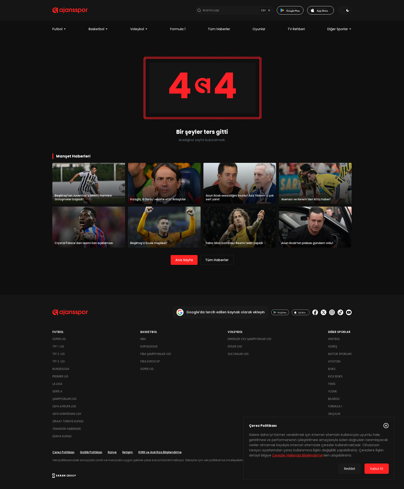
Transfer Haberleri (66, 429)
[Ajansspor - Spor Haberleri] (69, 10)
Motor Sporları (340, 354)
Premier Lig (60, 376)
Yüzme (332, 391)
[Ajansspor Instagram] (332, 312)
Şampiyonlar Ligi (64, 399)
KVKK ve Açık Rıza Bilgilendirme (160, 452)
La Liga (57, 384)
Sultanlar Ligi (238, 354)
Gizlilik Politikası (91, 452)
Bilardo (333, 399)
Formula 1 (177, 29)
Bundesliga (60, 369)
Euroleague (149, 346)
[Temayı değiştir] (345, 10)
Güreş (332, 346)
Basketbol (96, 29)
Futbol (57, 29)
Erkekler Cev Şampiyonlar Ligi (249, 339)
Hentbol (334, 339)
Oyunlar (258, 29)
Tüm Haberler (219, 29)
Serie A (57, 391)
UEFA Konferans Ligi (66, 414)
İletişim (127, 452)
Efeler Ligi (235, 346)
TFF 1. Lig (58, 346)
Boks (331, 369)
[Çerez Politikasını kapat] (386, 425)
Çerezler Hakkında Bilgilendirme (297, 455)
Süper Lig (59, 339)
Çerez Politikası (63, 452)
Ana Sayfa (184, 260)
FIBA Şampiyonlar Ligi (155, 354)
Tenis (331, 384)
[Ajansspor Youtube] (349, 312)
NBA (143, 339)
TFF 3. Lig (58, 361)
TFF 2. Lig (58, 354)
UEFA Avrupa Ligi (64, 406)
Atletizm (334, 361)
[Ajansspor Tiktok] (340, 312)
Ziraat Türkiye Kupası (67, 421)
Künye (112, 452)
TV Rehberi (296, 29)
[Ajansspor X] (323, 312)
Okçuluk (334, 414)
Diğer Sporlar (337, 29)
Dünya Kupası (62, 436)
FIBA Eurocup (150, 361)
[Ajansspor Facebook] (315, 312)
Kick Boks (335, 376)
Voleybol (137, 29)
